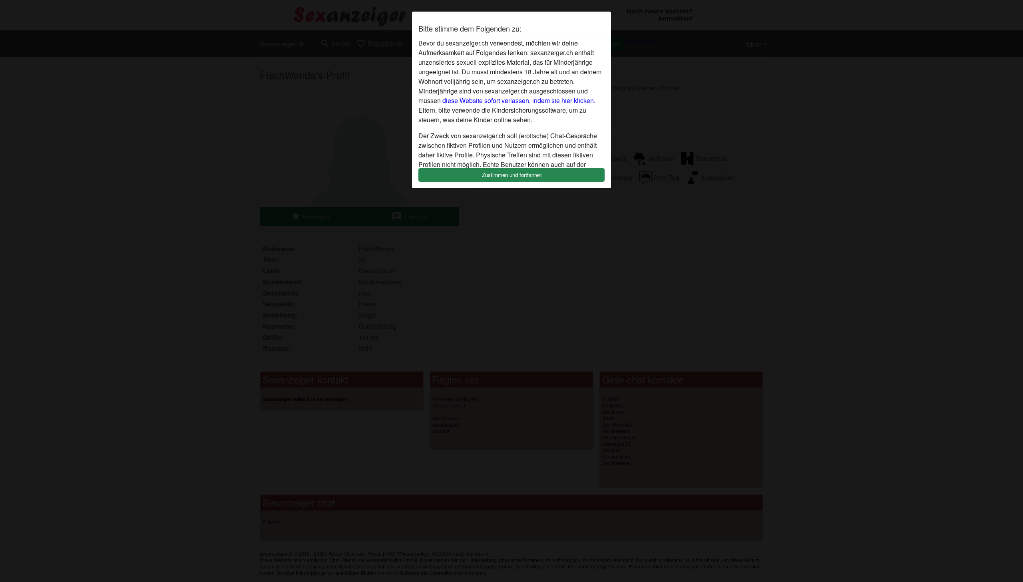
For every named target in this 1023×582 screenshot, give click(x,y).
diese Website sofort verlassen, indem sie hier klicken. (518, 100)
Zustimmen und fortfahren (511, 175)
